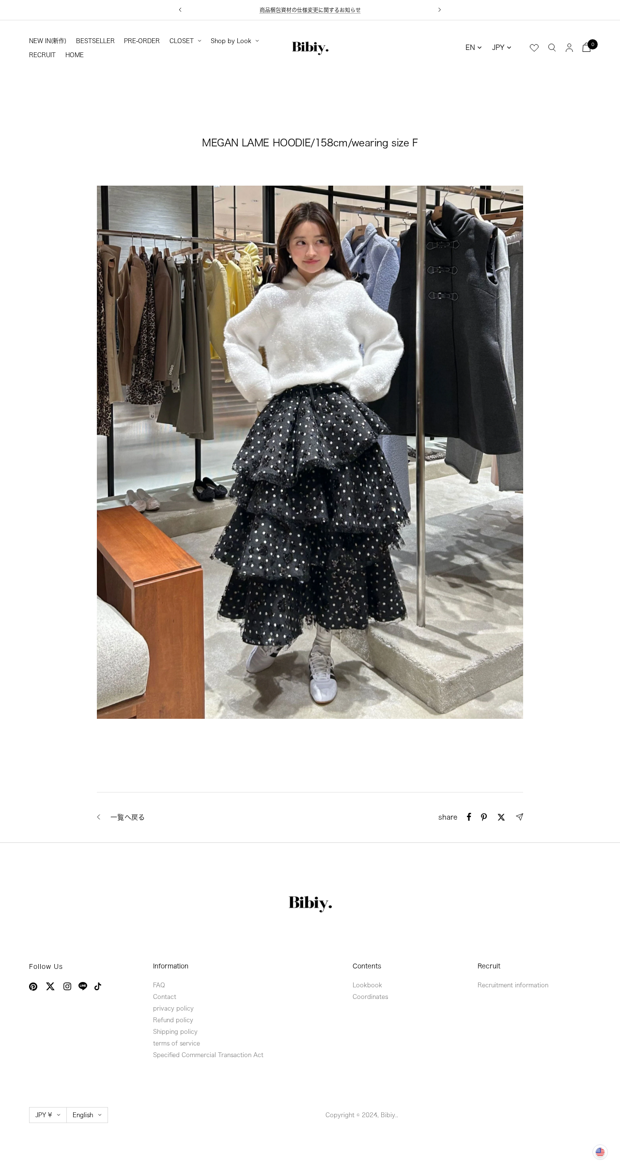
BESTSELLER (95, 41)
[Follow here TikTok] (97, 986)
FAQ (159, 985)
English (83, 1115)
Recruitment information (513, 985)
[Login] (569, 47)
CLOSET (182, 41)
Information (170, 966)
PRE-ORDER (142, 41)
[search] (552, 47)
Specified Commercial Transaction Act (208, 1055)
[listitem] (469, 817)
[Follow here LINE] (82, 986)
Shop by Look (231, 41)
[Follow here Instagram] (67, 986)
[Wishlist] (534, 48)
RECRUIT (42, 55)
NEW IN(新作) (47, 41)
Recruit (489, 966)
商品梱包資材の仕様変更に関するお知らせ (310, 10)
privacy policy (173, 1008)
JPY (498, 47)
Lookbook (367, 985)
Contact (164, 996)
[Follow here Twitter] (50, 986)
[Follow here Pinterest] (33, 986)
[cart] (586, 47)
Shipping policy (175, 1031)
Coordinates (370, 996)
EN (470, 47)
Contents (367, 966)
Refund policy (173, 1020)
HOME (74, 55)
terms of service (176, 1043)
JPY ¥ (43, 1115)
